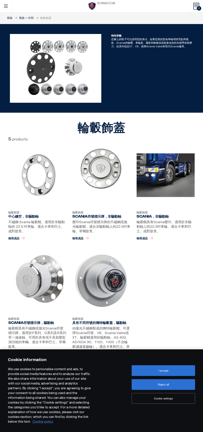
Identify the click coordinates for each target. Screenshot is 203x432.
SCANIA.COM (106, 3)
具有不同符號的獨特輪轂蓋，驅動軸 (99, 323)
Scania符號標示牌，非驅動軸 (96, 216)
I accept (163, 370)
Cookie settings (163, 398)
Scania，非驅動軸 (153, 216)
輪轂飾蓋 (13, 212)
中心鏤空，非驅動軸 (23, 216)
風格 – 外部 (26, 18)
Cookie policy (43, 421)
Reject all (163, 384)
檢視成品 (13, 238)
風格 (9, 18)
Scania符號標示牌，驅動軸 (31, 323)
